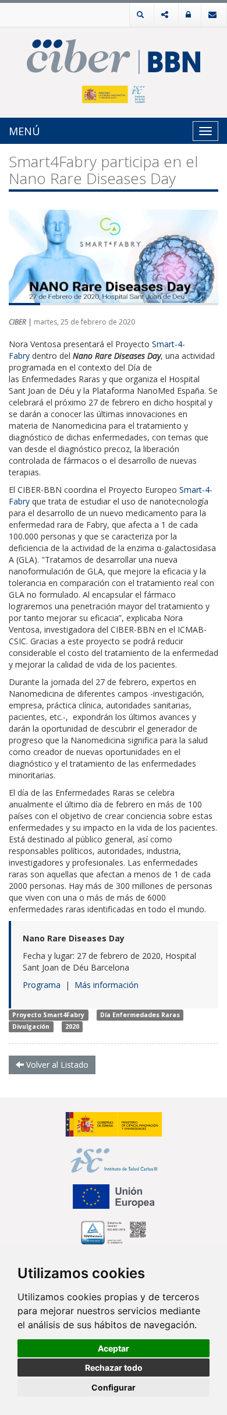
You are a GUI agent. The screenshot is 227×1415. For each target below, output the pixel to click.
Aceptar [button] (113, 1348)
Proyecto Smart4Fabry (48, 1015)
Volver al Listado (56, 1064)
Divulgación (30, 1026)
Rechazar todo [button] (114, 1367)
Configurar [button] (113, 1387)
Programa (42, 984)
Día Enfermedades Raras (140, 1015)
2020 (72, 1026)
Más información (107, 984)
